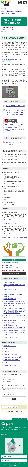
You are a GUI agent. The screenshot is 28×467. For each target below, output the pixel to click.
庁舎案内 (6, 460)
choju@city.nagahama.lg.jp (12, 223)
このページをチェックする (8, 407)
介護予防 (6, 351)
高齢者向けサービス (10, 346)
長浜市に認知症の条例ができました (14, 327)
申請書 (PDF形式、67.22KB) (15, 106)
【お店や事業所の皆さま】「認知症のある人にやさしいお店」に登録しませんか (14, 332)
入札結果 (6, 362)
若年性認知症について (10, 325)
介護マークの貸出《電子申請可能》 (14, 308)
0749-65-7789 (9, 265)
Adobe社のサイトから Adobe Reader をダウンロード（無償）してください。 (14, 129)
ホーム (2, 11)
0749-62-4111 (9, 429)
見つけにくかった (9, 394)
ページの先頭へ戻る (20, 419)
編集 (17, 407)
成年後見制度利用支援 (10, 337)
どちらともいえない (9, 379)
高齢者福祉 (18, 11)
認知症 (6, 348)
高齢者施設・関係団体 (10, 354)
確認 (14, 398)
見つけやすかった (9, 389)
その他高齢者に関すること (12, 360)
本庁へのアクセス (9, 456)
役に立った (7, 377)
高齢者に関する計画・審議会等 (13, 357)
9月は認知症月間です (10, 282)
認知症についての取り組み (8, 13)
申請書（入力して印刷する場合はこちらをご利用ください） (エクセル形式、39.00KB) (15, 112)
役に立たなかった (9, 381)
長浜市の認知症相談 (10, 299)
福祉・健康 (10, 11)
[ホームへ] (6, 3)
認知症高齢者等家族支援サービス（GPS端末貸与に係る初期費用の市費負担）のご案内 (15, 303)
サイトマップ (5, 434)
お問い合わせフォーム (14, 273)
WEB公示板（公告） (10, 365)
